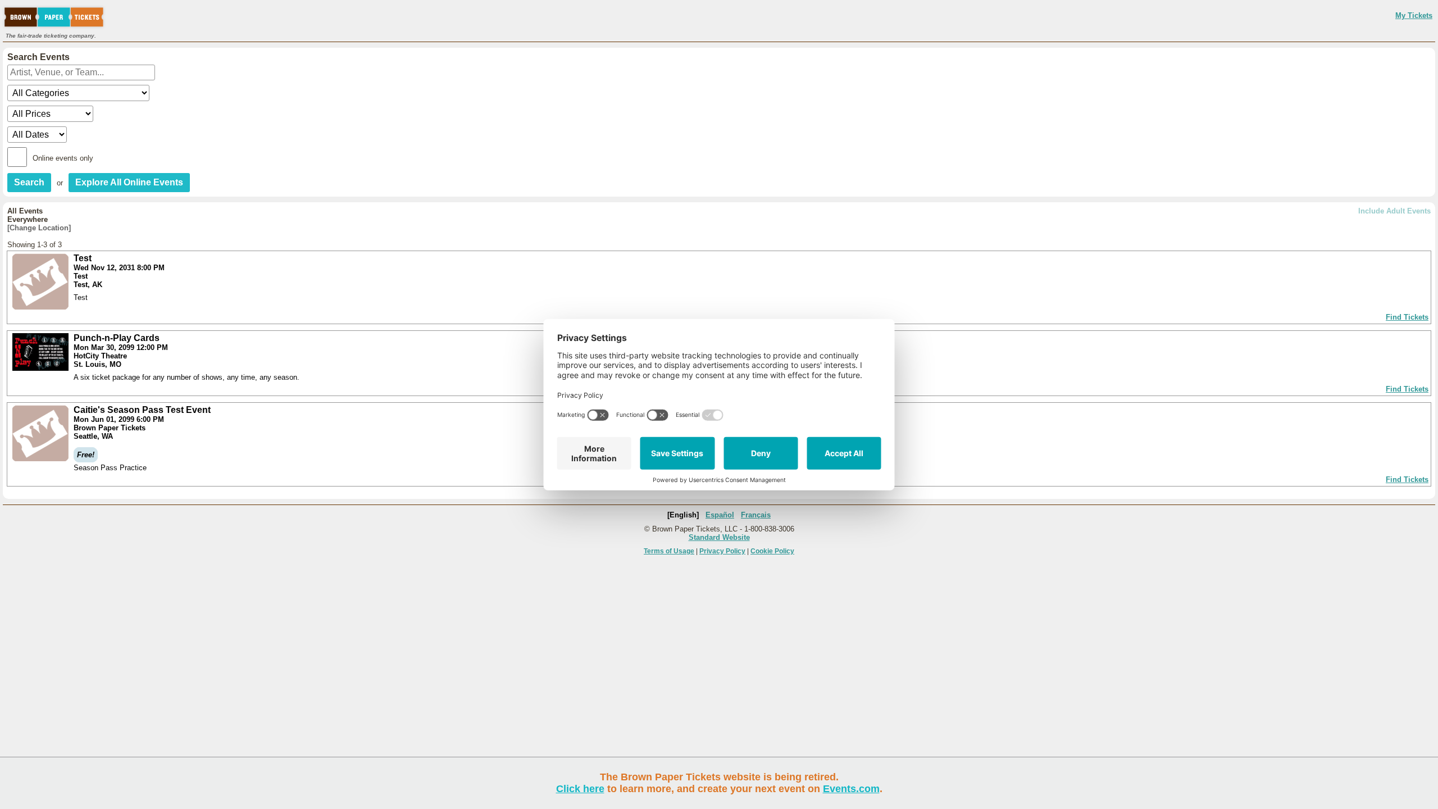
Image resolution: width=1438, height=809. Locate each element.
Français (756, 515)
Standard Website (719, 537)
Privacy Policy (722, 551)
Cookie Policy (772, 551)
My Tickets (1413, 15)
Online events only (63, 158)
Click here (580, 788)
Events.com (851, 788)
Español (720, 515)
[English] (683, 515)
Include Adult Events (1394, 211)
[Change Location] (39, 228)
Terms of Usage (669, 551)
